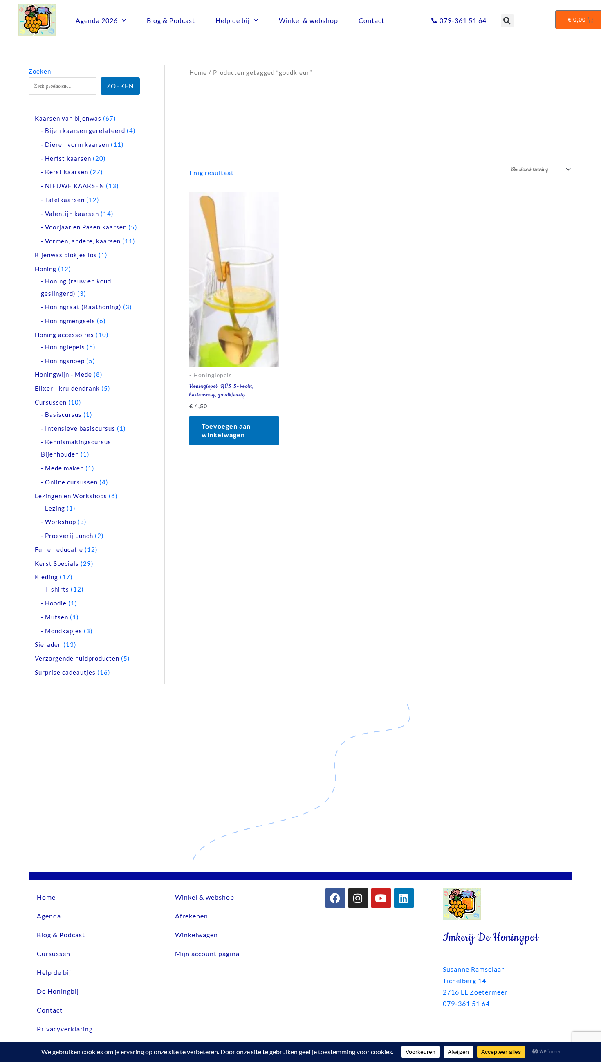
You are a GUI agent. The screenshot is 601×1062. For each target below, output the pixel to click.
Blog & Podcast (171, 20)
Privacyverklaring (65, 1029)
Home (198, 72)
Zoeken (40, 71)
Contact (371, 20)
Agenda (49, 916)
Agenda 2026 (97, 20)
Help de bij (232, 20)
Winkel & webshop (308, 20)
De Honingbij (58, 991)
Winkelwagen (196, 934)
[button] (507, 20)
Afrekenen (191, 916)
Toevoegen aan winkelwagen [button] (226, 430)
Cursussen (53, 953)
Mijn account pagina (207, 953)
